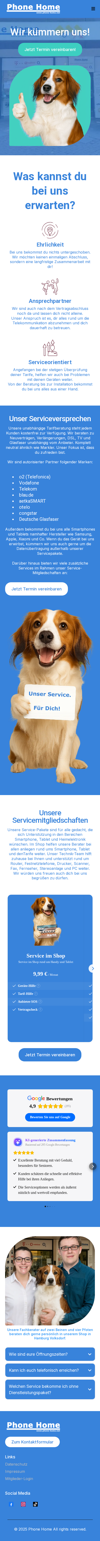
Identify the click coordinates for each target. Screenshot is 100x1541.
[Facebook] (11, 1504)
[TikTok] (35, 1504)
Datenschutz (16, 1464)
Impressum (15, 1471)
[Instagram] (23, 1504)
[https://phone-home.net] (34, 9)
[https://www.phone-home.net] (50, 1427)
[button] (93, 8)
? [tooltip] (38, 985)
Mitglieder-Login (19, 1478)
